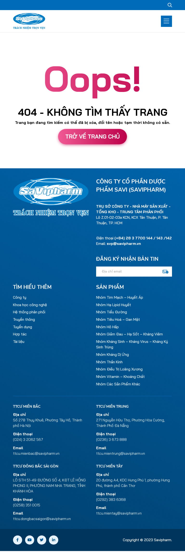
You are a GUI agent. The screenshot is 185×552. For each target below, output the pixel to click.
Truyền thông (24, 319)
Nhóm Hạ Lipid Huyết (113, 305)
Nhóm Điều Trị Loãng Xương (119, 369)
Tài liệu (18, 341)
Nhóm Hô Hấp (107, 327)
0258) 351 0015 (27, 505)
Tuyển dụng (22, 327)
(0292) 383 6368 (111, 499)
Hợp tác (20, 334)
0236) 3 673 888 (112, 439)
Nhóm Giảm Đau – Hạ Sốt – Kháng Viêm (129, 334)
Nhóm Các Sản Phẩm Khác (118, 384)
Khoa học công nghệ (30, 305)
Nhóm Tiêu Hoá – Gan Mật (118, 319)
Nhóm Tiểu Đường (111, 312)
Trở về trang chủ (92, 136)
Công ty (19, 297)
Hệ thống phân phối (29, 312)
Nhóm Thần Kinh (109, 362)
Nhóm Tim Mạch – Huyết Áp (119, 297)
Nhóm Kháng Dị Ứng (112, 354)
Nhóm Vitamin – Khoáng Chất (120, 376)
